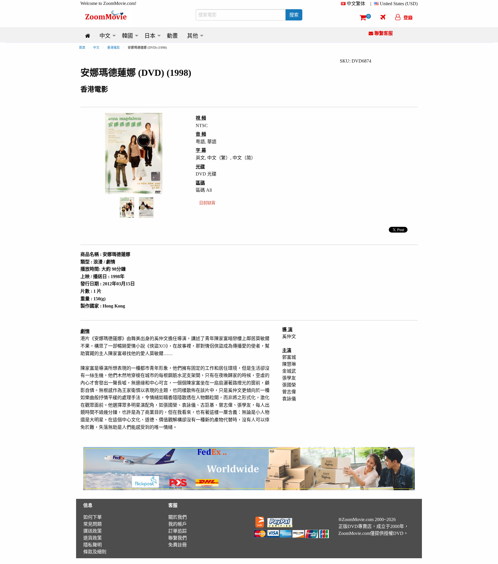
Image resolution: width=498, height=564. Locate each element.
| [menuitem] (370, 3)
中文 (96, 47)
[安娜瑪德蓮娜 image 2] (146, 207)
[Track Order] (383, 17)
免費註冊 (177, 544)
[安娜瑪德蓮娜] (127, 207)
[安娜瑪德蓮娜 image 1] (127, 207)
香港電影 (113, 47)
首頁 (82, 47)
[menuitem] (354, 3)
